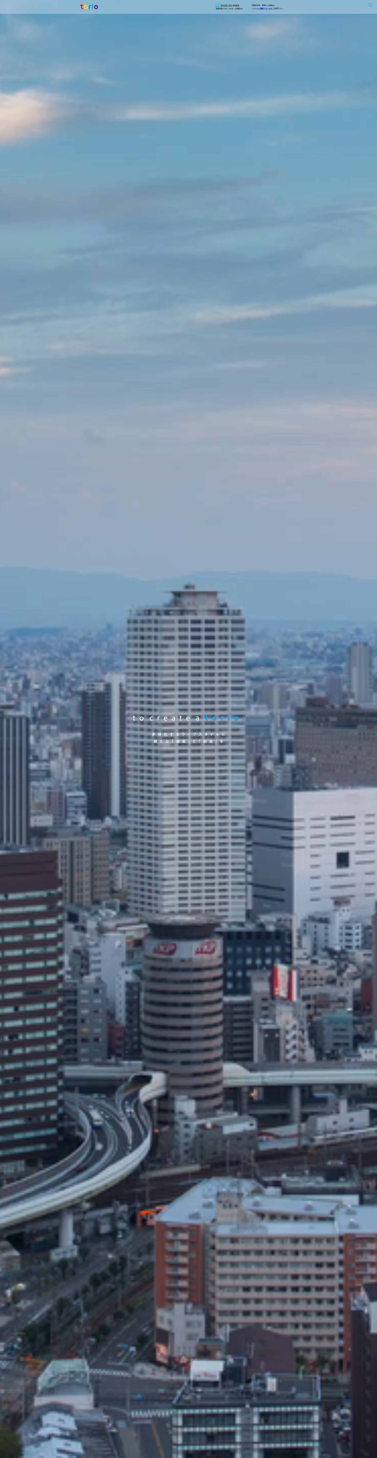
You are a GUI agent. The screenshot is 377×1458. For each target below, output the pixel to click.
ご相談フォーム (264, 8)
